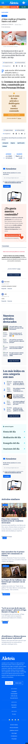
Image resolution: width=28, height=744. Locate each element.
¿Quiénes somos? (14, 730)
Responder (4, 288)
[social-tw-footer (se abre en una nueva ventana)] (15, 720)
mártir (4, 538)
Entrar (19, 118)
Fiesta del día (9, 432)
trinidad (4, 146)
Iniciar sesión (18, 683)
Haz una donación (14, 727)
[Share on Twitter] (19, 66)
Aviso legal (14, 733)
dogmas (13, 143)
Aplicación (14, 707)
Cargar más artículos (14, 360)
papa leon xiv (6, 594)
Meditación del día (12, 437)
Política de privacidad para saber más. (13, 182)
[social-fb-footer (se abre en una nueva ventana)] (12, 720)
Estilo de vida (14, 696)
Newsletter (14, 705)
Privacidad (14, 739)
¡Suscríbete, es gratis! (14, 115)
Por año (14, 714)
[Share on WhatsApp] (25, 66)
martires (5, 505)
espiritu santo (20, 143)
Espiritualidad (5, 12)
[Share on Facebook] (13, 66)
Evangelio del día (11, 443)
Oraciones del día (11, 449)
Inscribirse (6, 186)
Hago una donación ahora (12, 235)
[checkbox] (3, 181)
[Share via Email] (22, 66)
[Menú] (5, 3)
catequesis (5, 143)
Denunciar (10, 288)
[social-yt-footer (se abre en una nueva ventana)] (9, 720)
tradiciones (5, 566)
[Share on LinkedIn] (16, 66)
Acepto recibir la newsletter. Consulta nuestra (14, 182)
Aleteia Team (18, 24)
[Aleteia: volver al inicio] (14, 2)
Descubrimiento (14, 698)
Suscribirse (9, 683)
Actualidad (14, 691)
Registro (5, 7)
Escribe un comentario (14, 275)
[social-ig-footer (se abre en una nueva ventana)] (18, 720)
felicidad (5, 622)
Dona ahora (13, 7)
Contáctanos (14, 736)
